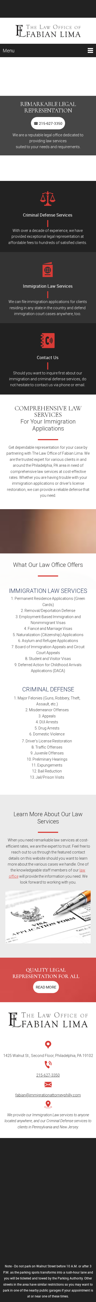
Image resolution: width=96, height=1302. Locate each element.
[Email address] (48, 9)
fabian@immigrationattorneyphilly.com (48, 1095)
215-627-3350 (48, 1075)
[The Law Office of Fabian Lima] (48, 30)
